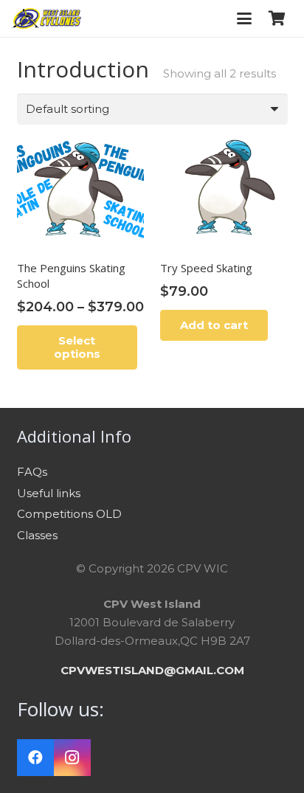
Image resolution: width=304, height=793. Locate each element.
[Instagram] (72, 757)
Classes (37, 535)
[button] (244, 18)
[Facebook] (35, 757)
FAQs (32, 472)
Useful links (48, 493)
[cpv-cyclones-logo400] (46, 18)
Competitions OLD (69, 514)
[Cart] (276, 18)
